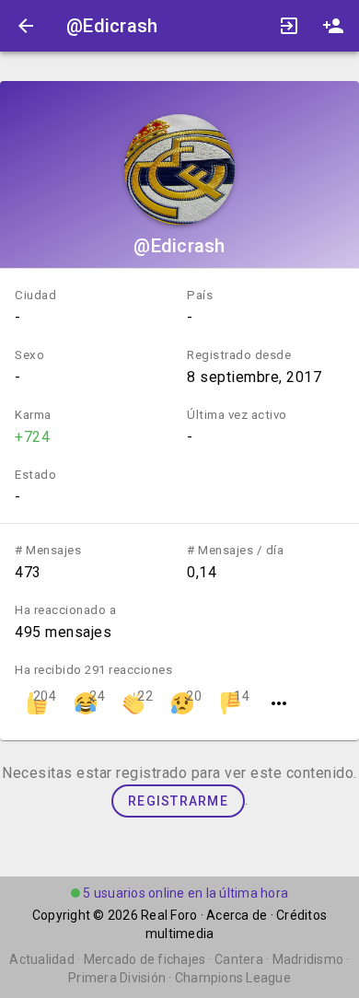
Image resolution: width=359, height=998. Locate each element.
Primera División (117, 977)
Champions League (233, 977)
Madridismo (308, 959)
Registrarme (178, 801)
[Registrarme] (333, 26)
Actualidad (42, 959)
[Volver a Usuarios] (26, 26)
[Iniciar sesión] (289, 26)
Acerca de (236, 915)
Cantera (238, 959)
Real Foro (169, 915)
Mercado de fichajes (145, 959)
